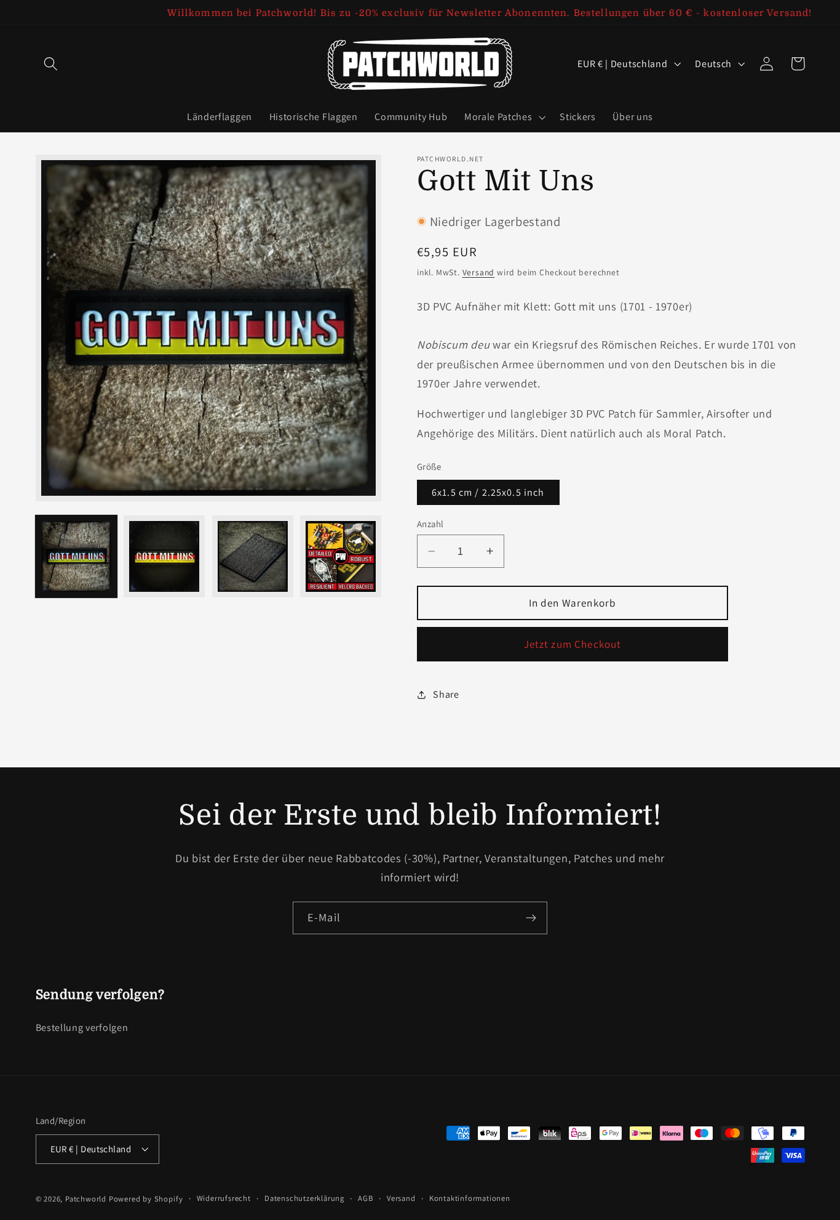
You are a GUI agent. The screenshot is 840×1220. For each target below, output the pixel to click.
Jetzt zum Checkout (573, 644)
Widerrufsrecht (224, 1198)
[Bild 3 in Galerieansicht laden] (252, 556)
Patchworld (85, 1199)
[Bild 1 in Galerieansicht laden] (76, 556)
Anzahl (430, 524)
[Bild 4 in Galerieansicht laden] (340, 556)
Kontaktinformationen (469, 1198)
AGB (365, 1198)
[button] (51, 63)
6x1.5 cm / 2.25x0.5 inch (488, 492)
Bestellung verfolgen (82, 1027)
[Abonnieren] (531, 918)
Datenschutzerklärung (304, 1198)
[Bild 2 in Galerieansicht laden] (164, 556)
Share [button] (446, 694)
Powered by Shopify (146, 1199)
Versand (478, 272)
